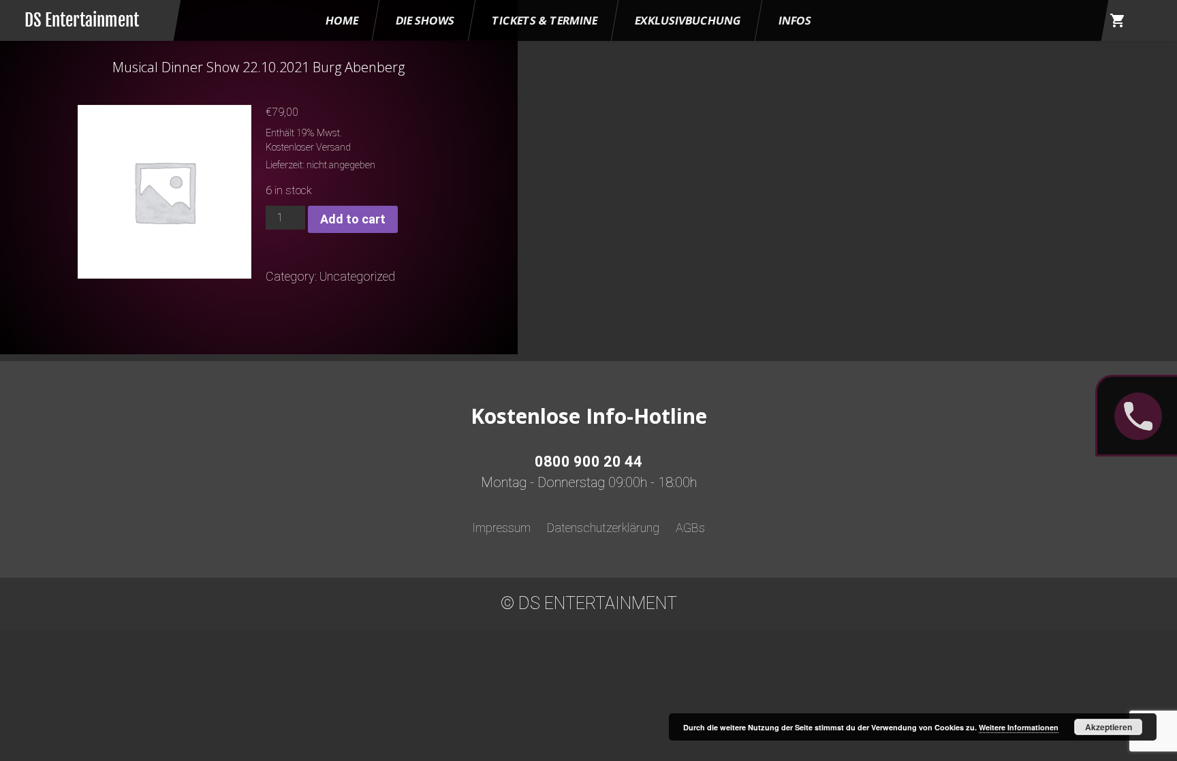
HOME (342, 20)
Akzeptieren (1108, 727)
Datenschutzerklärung (603, 528)
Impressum (501, 528)
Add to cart (353, 219)
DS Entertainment (82, 20)
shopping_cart (1118, 20)
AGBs (690, 528)
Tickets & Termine (544, 20)
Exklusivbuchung (687, 20)
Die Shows (425, 20)
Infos (795, 20)
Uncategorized (357, 276)
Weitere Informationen (1018, 727)
